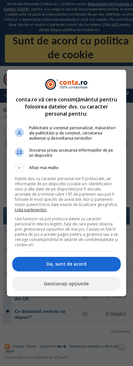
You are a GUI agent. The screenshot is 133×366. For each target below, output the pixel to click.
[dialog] (67, 183)
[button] (66, 167)
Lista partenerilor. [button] (31, 209)
